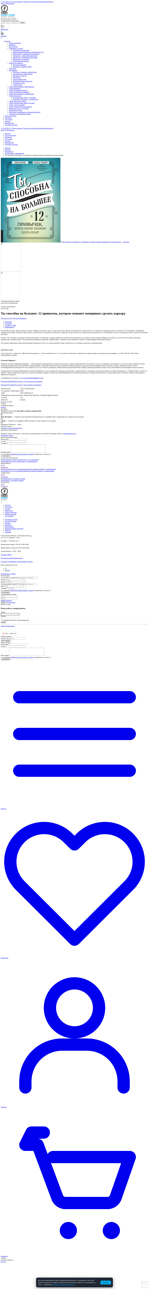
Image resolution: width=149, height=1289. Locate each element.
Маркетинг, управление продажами (25, 57)
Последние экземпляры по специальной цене (24, 112)
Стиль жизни (17, 85)
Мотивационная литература (22, 81)
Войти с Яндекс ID (9, 633)
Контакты (8, 525)
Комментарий (5, 452)
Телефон (4, 443)
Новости (8, 530)
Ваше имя (4, 439)
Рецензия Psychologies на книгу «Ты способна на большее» (21, 385)
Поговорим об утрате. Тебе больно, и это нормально (19, 461)
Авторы (7, 523)
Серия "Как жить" (15, 96)
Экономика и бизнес (16, 48)
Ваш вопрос (5, 655)
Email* (3, 580)
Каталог (7, 150)
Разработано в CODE (8, 574)
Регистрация (10, 602)
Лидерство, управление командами (25, 56)
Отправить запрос (7, 435)
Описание (8, 322)
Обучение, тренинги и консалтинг (25, 72)
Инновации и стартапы (21, 59)
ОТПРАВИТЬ (6, 659)
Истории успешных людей (22, 67)
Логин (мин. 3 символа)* (9, 577)
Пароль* (4, 582)
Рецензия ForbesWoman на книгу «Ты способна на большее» (22, 381)
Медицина (16, 77)
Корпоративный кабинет (44, 2)
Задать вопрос (17, 2)
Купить (3, 407)
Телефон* (4, 588)
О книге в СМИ (10, 325)
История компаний (19, 65)
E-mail (3, 441)
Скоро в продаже (15, 43)
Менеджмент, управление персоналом (26, 54)
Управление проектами (21, 50)
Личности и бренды (16, 63)
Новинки (12, 45)
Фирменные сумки (15, 110)
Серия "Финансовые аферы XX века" (22, 103)
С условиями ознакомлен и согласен (25, 454)
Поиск (22, 22)
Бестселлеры (13, 47)
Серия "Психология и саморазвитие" (21, 94)
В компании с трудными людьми (12, 480)
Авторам (8, 532)
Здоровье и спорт (19, 83)
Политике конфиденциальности (63, 1284)
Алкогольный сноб (19, 79)
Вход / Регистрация (7, 3)
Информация (9, 327)
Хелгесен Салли (6, 318)
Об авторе (8, 323)
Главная (7, 148)
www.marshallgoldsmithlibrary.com (31, 378)
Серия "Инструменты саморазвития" (21, 87)
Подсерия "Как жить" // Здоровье (24, 97)
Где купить (8, 507)
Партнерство (9, 527)
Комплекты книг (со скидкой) (11, 515)
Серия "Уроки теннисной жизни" (20, 107)
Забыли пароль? (6, 600)
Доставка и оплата (29, 2)
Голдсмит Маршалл (19, 318)
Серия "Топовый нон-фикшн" (19, 92)
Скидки (7, 509)
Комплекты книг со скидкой (19, 108)
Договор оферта (6, 555)
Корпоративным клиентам (14, 528)
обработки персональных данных (21, 454)
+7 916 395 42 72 (6, 2)
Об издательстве (10, 521)
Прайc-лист (9, 510)
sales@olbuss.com (70, 433)
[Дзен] (7, 570)
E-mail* (3, 638)
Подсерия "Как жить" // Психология (25, 99)
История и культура (20, 76)
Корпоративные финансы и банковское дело (28, 52)
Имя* (3, 586)
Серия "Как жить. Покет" (18, 101)
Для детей (12, 68)
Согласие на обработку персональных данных (17, 561)
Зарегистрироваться (8, 626)
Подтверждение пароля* (9, 584)
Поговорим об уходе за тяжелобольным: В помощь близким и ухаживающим (27, 471)
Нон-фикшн (13, 70)
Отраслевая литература (21, 61)
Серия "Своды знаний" (17, 105)
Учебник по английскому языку (20, 114)
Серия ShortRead (14, 88)
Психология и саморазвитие (22, 74)
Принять (106, 1282)
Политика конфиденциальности (12, 558)
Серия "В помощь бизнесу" (18, 90)
